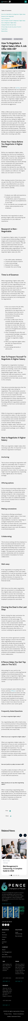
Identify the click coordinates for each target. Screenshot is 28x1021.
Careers (4, 937)
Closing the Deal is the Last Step (8, 25)
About (3, 949)
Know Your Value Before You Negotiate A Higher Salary (13, 14)
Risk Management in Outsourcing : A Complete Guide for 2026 (12, 868)
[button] (20, 835)
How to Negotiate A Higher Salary (8, 22)
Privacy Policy (8, 1014)
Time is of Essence (5, 18)
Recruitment (17, 936)
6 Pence (13, 691)
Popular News (4, 29)
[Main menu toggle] (26, 2)
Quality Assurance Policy (14, 1016)
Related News (4, 31)
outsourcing (22, 840)
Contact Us (4, 942)
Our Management (7, 952)
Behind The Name (7, 956)
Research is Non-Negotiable (7, 16)
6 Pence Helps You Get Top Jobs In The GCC (11, 27)
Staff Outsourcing (17, 933)
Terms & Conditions (18, 1014)
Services (4, 934)
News (3, 939)
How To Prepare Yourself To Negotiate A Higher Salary (13, 20)
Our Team (4, 954)
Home (3, 932)
